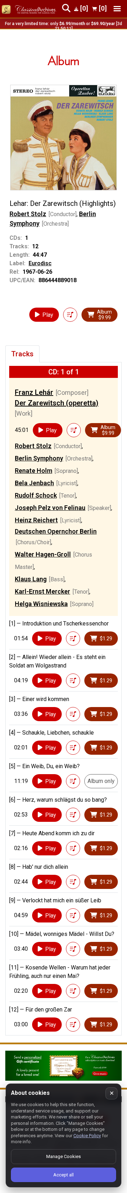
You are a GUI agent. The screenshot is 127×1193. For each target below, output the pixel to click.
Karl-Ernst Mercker (42, 591)
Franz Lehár (34, 392)
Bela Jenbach (34, 483)
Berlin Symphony (39, 458)
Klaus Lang (31, 579)
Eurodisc (40, 263)
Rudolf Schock (36, 495)
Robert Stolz (28, 214)
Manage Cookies (63, 1156)
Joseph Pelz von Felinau (50, 507)
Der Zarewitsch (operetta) (56, 403)
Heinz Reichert (36, 520)
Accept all (63, 1174)
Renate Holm (33, 470)
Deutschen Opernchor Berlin (56, 531)
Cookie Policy (87, 1135)
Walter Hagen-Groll (43, 554)
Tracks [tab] (22, 354)
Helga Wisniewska (41, 603)
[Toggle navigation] (117, 8)
